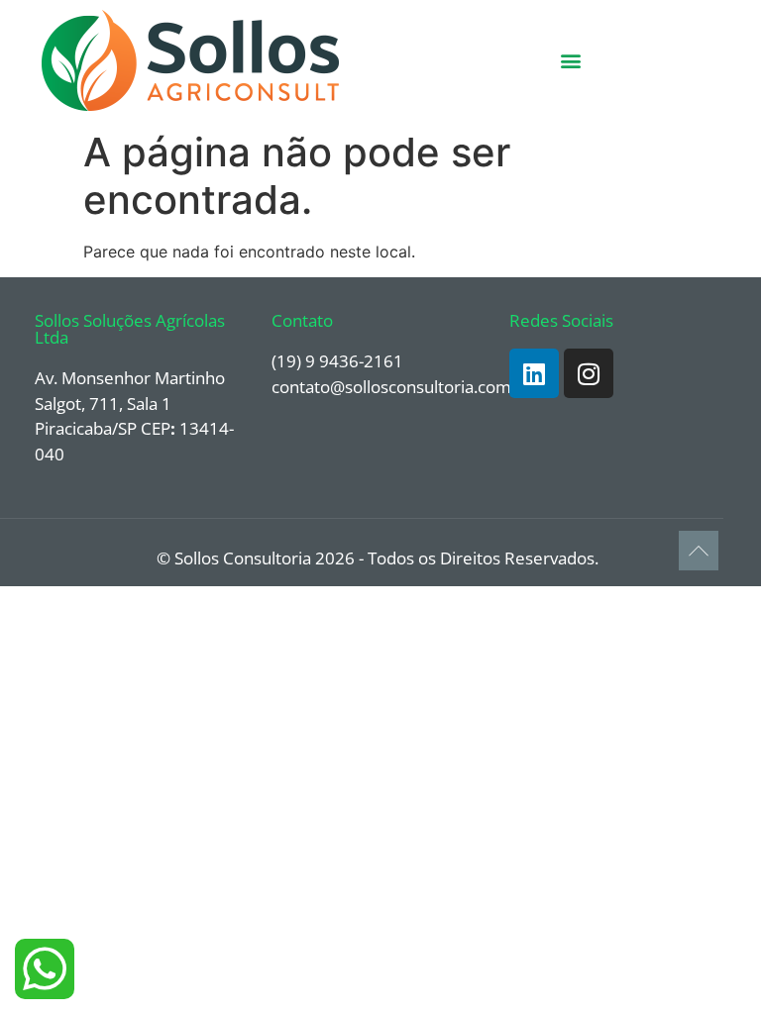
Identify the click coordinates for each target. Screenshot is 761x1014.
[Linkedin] (534, 373)
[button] (571, 61)
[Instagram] (588, 373)
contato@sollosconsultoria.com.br (402, 386)
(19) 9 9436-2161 (337, 361)
